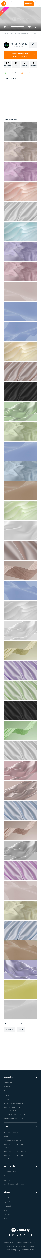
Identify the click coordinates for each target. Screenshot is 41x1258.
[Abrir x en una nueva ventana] (27, 1237)
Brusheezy (8, 1082)
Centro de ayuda (10, 1173)
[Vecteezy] (3, 3)
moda (20, 1028)
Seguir (33, 46)
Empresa (7, 1094)
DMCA (6, 1135)
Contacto (7, 1178)
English (6, 1199)
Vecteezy (7, 1086)
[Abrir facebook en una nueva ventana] (9, 1237)
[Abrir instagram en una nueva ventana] (12, 1237)
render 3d (9, 1028)
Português (8, 1208)
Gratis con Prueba (20, 54)
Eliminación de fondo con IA (14, 1113)
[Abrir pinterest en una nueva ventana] (20, 1237)
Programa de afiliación (12, 1139)
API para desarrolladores (13, 1102)
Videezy (6, 1090)
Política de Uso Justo (20, 1255)
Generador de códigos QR (13, 1117)
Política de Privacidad (26, 1253)
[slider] (17, 26)
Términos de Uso (11, 1253)
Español (7, 1203)
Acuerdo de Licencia (11, 1131)
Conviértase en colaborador (14, 1186)
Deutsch (7, 1212)
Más (5, 1220)
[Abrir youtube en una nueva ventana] (31, 1237)
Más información (11, 77)
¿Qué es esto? (25, 73)
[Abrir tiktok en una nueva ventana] (23, 1237)
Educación (8, 1098)
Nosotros (7, 1182)
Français (7, 1216)
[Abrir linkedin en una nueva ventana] (16, 1237)
